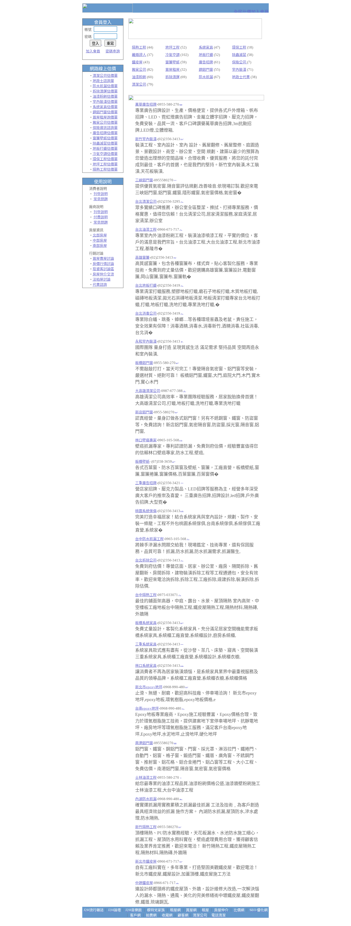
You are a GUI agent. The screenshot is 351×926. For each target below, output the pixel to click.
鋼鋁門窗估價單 (105, 112)
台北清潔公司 (146, 201)
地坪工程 (172, 47)
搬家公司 (139, 69)
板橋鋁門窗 (144, 363)
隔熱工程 (139, 47)
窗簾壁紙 (172, 62)
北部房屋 (100, 235)
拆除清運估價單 (105, 91)
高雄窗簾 (142, 257)
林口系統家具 (146, 666)
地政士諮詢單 (103, 81)
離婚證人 (139, 55)
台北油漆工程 (146, 229)
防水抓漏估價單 (105, 86)
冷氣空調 (172, 55)
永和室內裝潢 (146, 341)
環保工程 (239, 47)
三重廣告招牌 (146, 483)
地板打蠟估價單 (105, 148)
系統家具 (206, 47)
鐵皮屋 (137, 62)
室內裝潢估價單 (105, 102)
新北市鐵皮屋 (146, 861)
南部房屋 (100, 246)
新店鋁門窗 (144, 412)
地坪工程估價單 (105, 164)
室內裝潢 (239, 69)
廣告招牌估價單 (105, 133)
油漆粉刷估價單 (105, 96)
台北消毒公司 (146, 313)
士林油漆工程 (146, 777)
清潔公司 (139, 84)
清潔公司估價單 (105, 76)
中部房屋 (100, 240)
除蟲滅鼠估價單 (105, 143)
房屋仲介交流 (103, 274)
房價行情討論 (103, 264)
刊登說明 (101, 194)
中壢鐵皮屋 (144, 883)
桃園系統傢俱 (146, 511)
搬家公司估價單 (105, 122)
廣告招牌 (206, 62)
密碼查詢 (113, 51)
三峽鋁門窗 (144, 180)
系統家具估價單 (105, 107)
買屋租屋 (172, 69)
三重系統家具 (146, 644)
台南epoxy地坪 (147, 708)
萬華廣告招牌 (146, 104)
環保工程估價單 (105, 159)
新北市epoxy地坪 (148, 687)
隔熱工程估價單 (105, 169)
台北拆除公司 (146, 560)
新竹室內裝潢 (146, 139)
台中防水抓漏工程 (149, 539)
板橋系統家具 (146, 623)
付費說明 (101, 217)
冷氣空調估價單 (105, 154)
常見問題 (101, 199)
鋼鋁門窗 (206, 69)
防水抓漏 (206, 77)
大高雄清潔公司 (147, 391)
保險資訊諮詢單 (105, 128)
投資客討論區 (103, 269)
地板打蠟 (206, 55)
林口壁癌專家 (146, 440)
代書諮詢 (100, 285)
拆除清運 (172, 77)
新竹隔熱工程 (146, 827)
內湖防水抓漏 (146, 799)
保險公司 (239, 62)
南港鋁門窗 (144, 743)
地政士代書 (241, 77)
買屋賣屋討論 (103, 258)
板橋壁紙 (142, 461)
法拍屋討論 (102, 279)
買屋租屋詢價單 (105, 117)
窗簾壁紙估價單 (105, 138)
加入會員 (93, 51)
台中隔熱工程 (146, 595)
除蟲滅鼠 (239, 55)
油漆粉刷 (139, 77)
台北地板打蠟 (146, 285)
